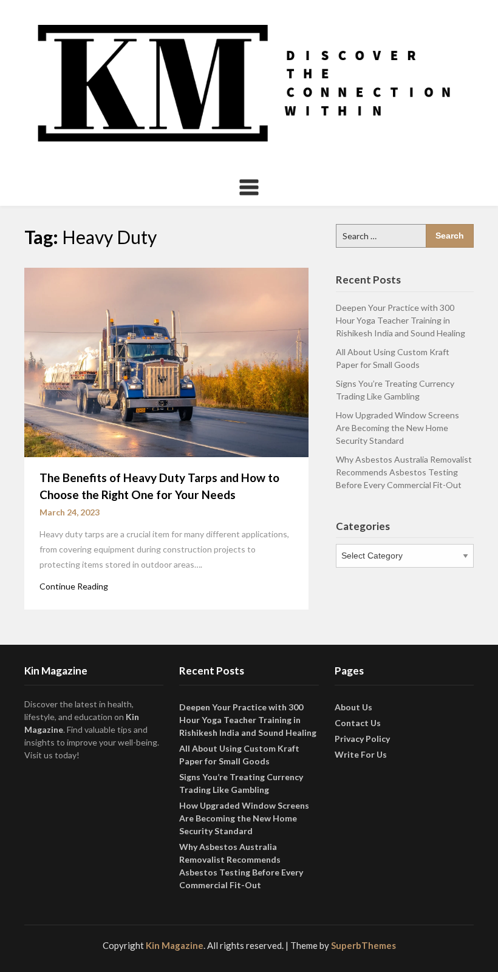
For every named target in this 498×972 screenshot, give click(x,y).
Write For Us (361, 754)
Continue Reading (73, 586)
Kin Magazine (174, 945)
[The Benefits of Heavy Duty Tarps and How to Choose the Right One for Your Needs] (166, 361)
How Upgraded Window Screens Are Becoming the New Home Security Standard (397, 428)
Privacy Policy (362, 738)
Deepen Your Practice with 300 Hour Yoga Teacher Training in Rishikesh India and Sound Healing (400, 320)
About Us (353, 707)
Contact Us (358, 723)
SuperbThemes (363, 945)
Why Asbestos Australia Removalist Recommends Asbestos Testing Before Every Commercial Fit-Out (404, 472)
